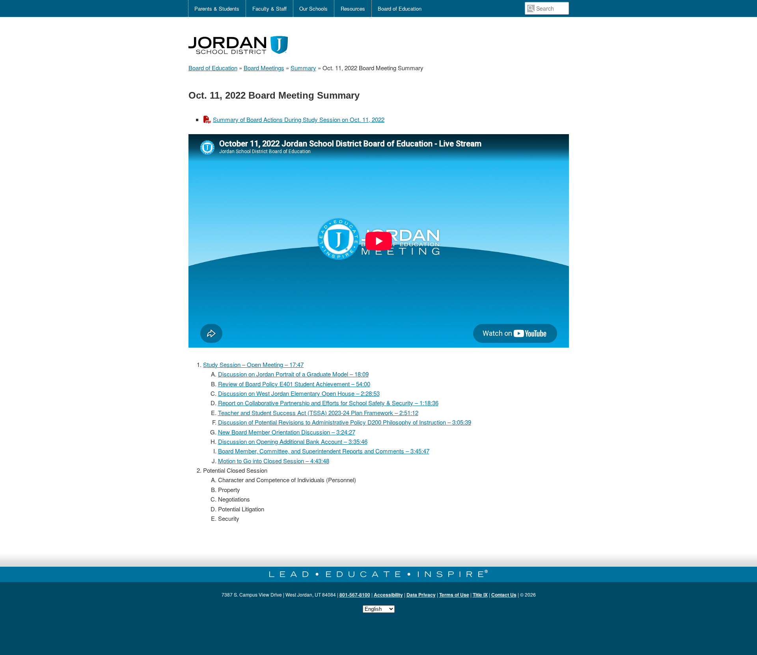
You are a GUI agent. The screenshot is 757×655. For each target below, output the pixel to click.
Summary (303, 68)
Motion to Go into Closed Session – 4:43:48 (273, 461)
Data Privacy (421, 594)
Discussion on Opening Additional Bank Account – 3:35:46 (292, 441)
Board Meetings (264, 68)
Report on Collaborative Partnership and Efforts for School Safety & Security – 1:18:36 (328, 403)
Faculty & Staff (269, 8)
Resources (353, 8)
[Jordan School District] (238, 58)
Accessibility (388, 594)
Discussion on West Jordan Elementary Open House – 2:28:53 (299, 393)
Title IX (480, 594)
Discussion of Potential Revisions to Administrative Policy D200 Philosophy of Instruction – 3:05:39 (344, 422)
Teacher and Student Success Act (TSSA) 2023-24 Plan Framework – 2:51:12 (318, 412)
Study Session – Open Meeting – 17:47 (253, 364)
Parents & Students (216, 8)
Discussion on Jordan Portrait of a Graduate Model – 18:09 (293, 374)
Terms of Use (454, 594)
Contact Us (503, 594)
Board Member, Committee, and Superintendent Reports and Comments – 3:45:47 (323, 451)
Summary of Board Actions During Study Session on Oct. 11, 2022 (298, 119)
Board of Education (399, 8)
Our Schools (313, 8)
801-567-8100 (354, 594)
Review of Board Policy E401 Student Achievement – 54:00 (294, 384)
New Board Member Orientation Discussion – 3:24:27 (286, 432)
